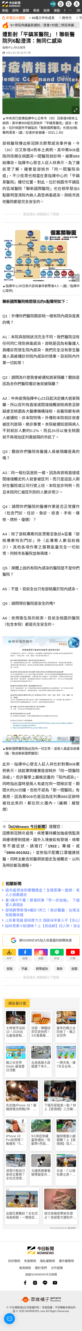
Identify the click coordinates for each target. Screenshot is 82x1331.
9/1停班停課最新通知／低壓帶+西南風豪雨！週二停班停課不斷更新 (40, 1140)
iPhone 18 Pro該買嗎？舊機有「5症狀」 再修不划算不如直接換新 (15, 1140)
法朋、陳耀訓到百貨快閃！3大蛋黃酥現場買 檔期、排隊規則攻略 (40, 1032)
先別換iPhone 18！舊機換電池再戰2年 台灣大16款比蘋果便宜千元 (21, 1107)
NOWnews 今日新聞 (27, 827)
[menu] (78, 10)
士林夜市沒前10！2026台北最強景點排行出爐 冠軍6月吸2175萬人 (15, 1032)
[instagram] (35, 1283)
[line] (45, 1283)
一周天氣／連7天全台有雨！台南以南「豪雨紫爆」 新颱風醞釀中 (66, 1064)
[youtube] (55, 1283)
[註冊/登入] (77, 4)
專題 (36, 10)
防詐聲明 (14, 1260)
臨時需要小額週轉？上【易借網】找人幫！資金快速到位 (66, 1140)
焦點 (5, 10)
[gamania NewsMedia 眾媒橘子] (41, 1300)
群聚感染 (42, 968)
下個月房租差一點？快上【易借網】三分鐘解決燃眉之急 (60, 1107)
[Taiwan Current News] (53, 4)
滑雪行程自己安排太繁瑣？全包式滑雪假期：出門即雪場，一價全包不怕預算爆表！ (15, 1174)
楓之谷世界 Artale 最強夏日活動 (15, 1066)
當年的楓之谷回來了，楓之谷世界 (66, 1031)
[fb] (25, 1283)
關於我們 (41, 1267)
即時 (15, 10)
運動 (57, 10)
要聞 (26, 10)
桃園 (74, 968)
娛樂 (46, 10)
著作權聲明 (66, 1260)
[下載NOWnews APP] (61, 4)
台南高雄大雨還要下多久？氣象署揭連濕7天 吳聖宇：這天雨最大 (40, 1064)
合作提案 (57, 1267)
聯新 (60, 968)
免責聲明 (30, 1260)
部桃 (10, 968)
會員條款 (25, 1267)
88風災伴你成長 (43, 17)
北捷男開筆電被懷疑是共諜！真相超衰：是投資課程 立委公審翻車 (40, 1172)
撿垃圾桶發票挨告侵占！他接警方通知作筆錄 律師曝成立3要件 (60, 1215)
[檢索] (69, 4)
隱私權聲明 (47, 1260)
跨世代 (67, 17)
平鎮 (24, 968)
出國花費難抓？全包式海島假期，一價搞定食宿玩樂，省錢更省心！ (22, 1215)
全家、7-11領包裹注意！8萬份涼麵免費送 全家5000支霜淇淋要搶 (66, 1172)
